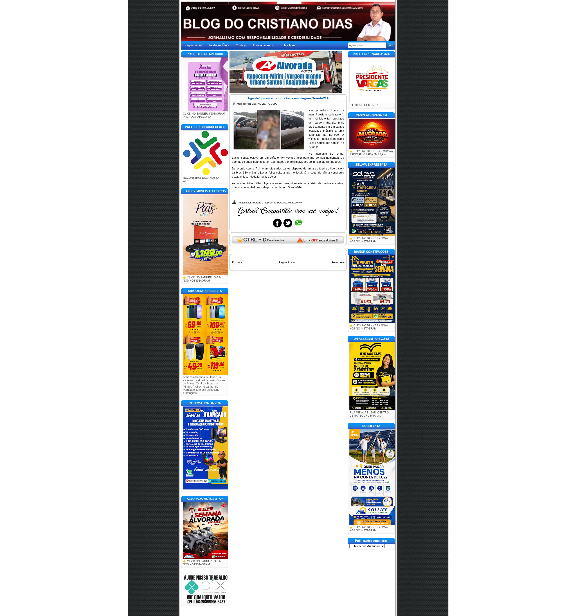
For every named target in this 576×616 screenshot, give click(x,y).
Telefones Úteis (219, 45)
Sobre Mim (288, 45)
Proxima (237, 262)
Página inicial (287, 262)
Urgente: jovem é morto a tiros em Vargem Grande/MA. (288, 98)
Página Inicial (193, 45)
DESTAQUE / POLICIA (264, 103)
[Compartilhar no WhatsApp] (298, 227)
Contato (241, 45)
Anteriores (337, 262)
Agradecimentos (263, 45)
